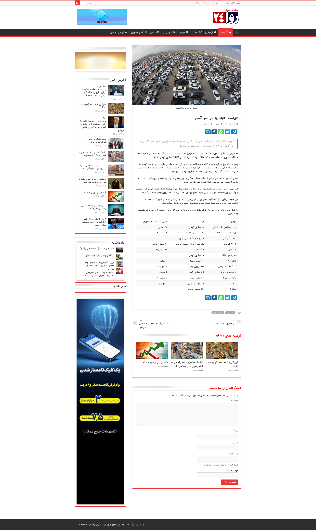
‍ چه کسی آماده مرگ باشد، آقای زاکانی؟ (97, 248)
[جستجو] (77, 2)
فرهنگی (195, 32)
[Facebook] (144, 525)
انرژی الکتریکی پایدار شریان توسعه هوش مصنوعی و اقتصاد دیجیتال (99, 264)
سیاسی (181, 32)
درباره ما (216, 2)
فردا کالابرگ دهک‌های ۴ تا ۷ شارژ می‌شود (154, 324)
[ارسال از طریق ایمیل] (208, 131)
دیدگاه (234, 400)
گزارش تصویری (117, 32)
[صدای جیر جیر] (227, 131)
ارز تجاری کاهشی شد (225, 322)
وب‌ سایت (233, 453)
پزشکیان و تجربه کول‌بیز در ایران (100, 255)
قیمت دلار (230, 312)
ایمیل (234, 442)
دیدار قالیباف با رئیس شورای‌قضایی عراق (97, 140)
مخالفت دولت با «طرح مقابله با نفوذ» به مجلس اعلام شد (92, 180)
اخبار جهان (167, 32)
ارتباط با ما (196, 2)
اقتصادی (223, 32)
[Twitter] (140, 525)
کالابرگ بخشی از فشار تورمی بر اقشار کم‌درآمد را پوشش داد (187, 364)
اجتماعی (209, 32)
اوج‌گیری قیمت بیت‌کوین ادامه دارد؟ (92, 106)
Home (237, 32)
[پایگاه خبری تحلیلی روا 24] (226, 16)
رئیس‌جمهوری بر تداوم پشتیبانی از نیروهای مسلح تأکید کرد (92, 167)
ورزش (153, 32)
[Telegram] (133, 525)
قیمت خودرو (218, 312)
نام (236, 431)
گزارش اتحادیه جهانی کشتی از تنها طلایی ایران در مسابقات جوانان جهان (93, 222)
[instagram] (137, 525)
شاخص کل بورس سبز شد (155, 362)
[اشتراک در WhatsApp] (221, 131)
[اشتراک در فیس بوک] (214, 131)
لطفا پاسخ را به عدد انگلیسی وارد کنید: (221, 465)
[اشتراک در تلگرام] (234, 131)
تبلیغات (207, 2)
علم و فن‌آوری (137, 32)
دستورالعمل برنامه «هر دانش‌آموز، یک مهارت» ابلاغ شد (91, 207)
